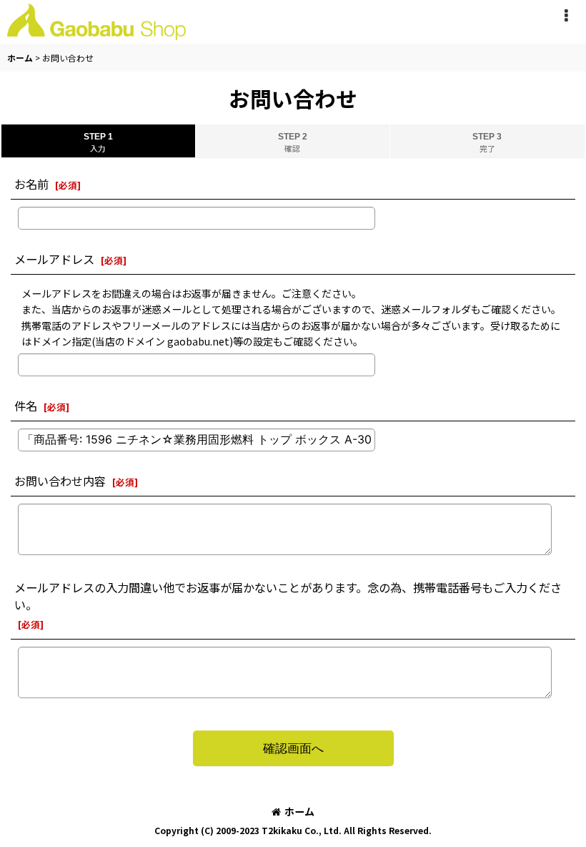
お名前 (31, 183)
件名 (25, 405)
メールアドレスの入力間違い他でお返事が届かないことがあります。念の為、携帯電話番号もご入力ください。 (288, 596)
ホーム (299, 811)
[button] (566, 16)
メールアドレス (54, 259)
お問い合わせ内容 (60, 480)
